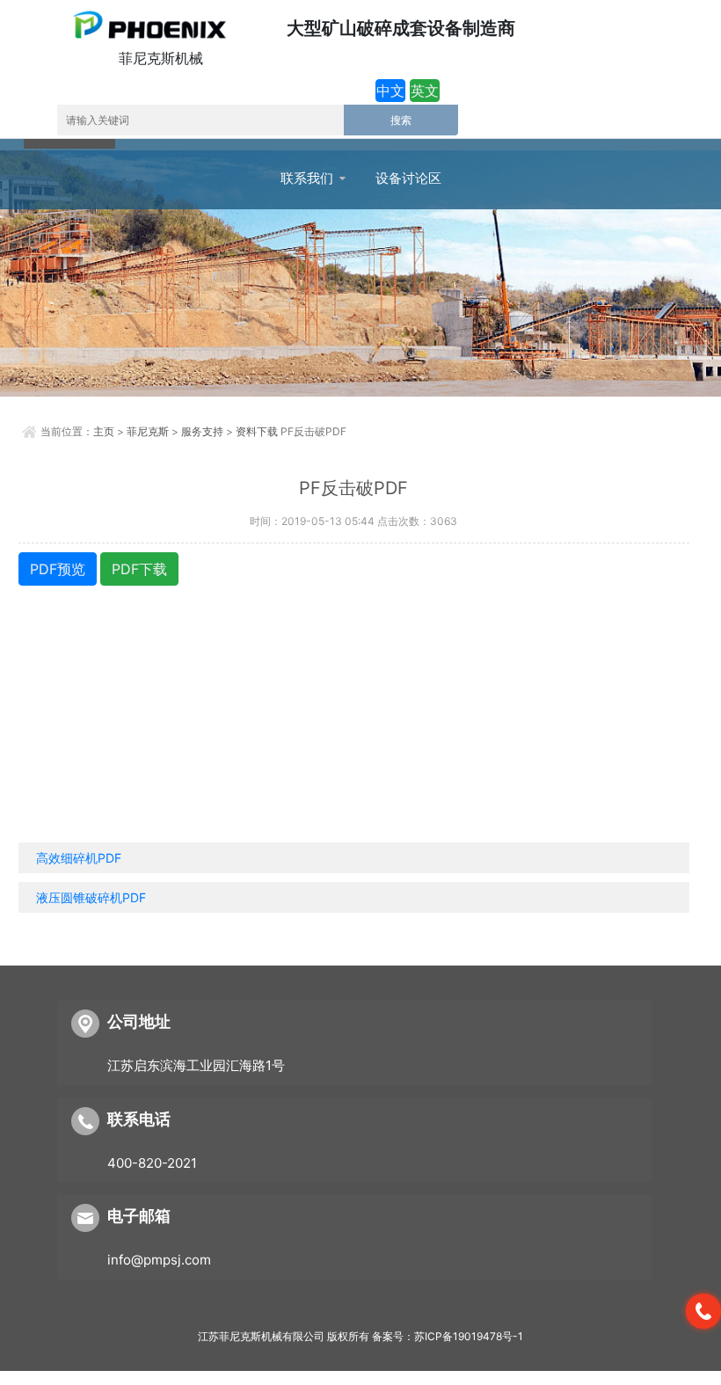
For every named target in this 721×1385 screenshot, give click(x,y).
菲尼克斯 (148, 431)
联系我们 (306, 178)
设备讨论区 (408, 178)
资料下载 (257, 431)
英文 (425, 90)
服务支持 (202, 431)
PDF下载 (139, 569)
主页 (103, 431)
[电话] (703, 1311)
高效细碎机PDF (78, 857)
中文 (390, 90)
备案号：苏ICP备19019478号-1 (447, 1336)
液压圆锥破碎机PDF (91, 897)
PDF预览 (57, 569)
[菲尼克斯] (148, 25)
